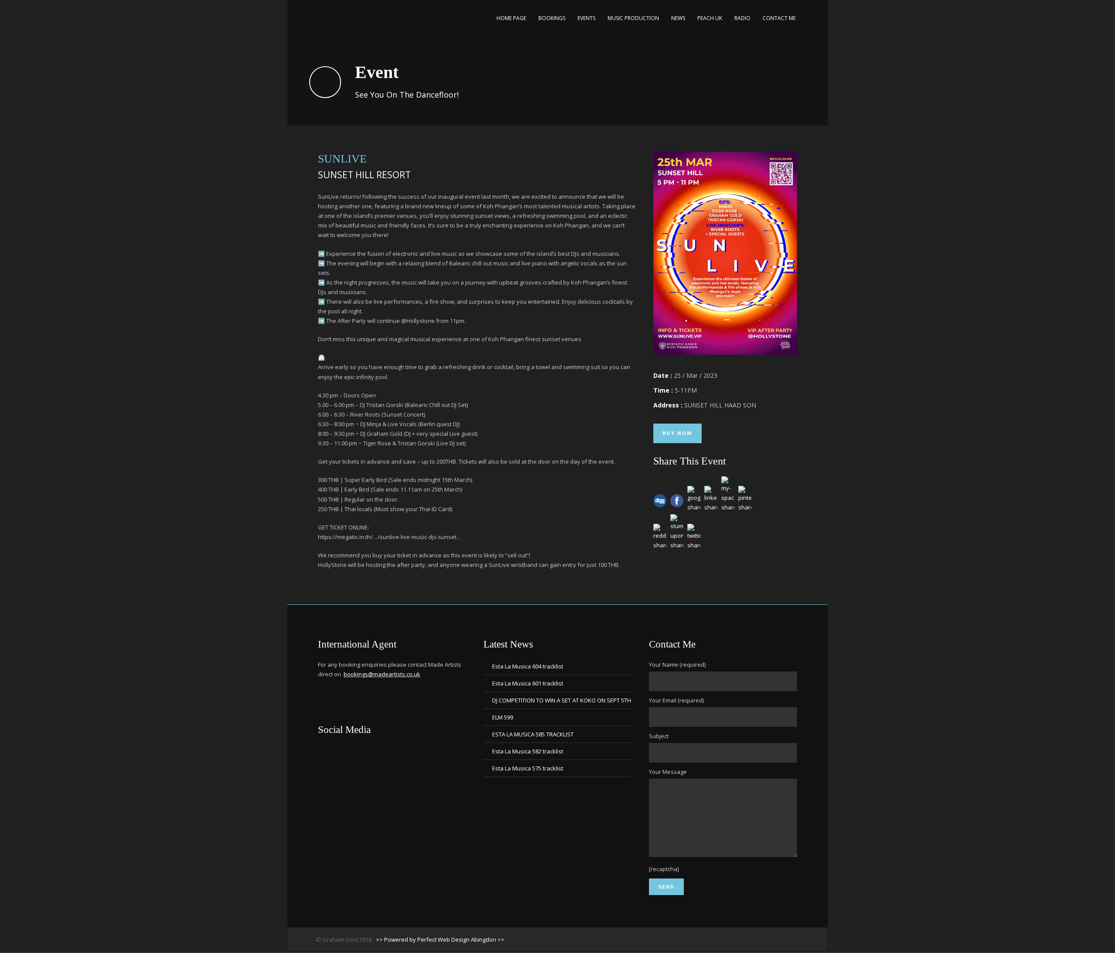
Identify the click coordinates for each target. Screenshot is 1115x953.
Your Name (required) (677, 664)
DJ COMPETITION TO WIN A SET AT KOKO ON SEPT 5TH (561, 700)
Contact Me (779, 18)
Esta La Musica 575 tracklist (527, 768)
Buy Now (677, 433)
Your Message (668, 772)
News (678, 18)
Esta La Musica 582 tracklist (527, 751)
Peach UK (709, 18)
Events (586, 18)
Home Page (511, 18)
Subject (659, 736)
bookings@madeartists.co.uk (382, 674)
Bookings (551, 18)
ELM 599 (502, 717)
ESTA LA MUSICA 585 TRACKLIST (533, 734)
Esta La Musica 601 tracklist (527, 683)
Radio (742, 18)
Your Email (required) (676, 700)
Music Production (633, 18)
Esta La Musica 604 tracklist (527, 666)
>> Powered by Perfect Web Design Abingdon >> (440, 939)
